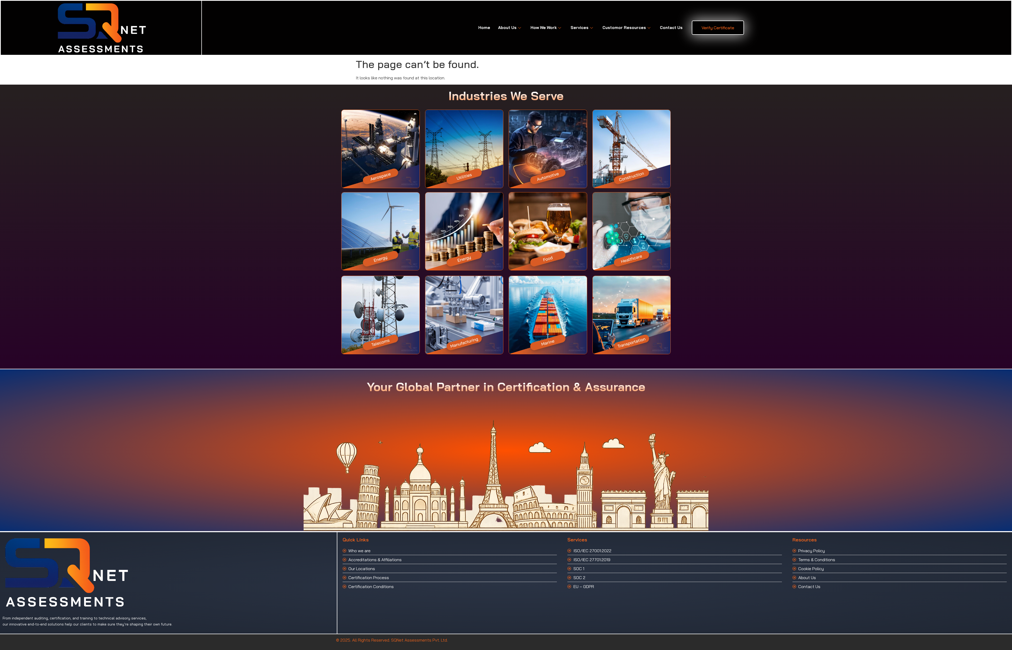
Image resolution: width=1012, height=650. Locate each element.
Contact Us (671, 27)
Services (579, 27)
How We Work (544, 27)
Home (484, 27)
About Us (507, 27)
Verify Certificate (718, 27)
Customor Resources (624, 27)
